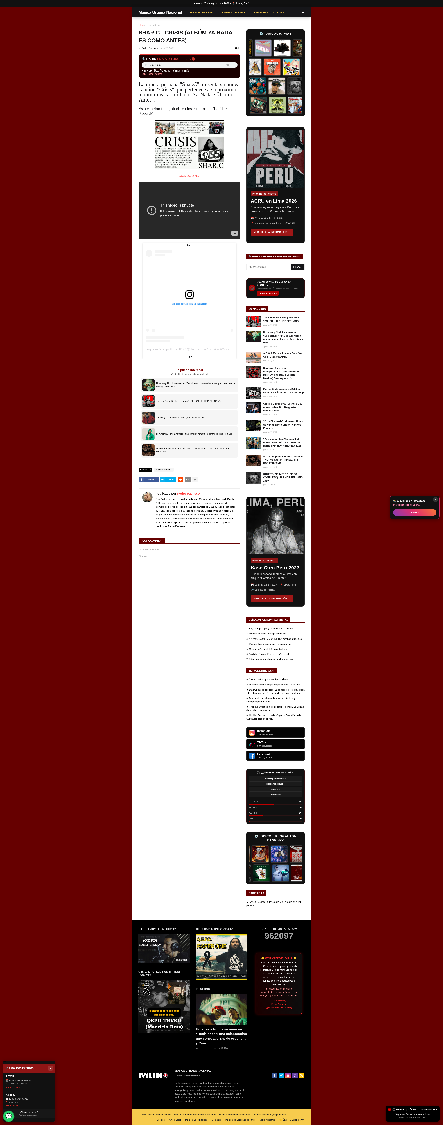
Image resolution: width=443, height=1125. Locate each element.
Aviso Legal (175, 1120)
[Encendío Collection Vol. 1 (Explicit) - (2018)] (262, 873)
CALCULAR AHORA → (268, 293)
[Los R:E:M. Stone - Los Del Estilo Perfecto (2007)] (295, 854)
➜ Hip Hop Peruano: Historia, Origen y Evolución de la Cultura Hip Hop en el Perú (273, 717)
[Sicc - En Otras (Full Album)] (249, 67)
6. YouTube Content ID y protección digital (267, 654)
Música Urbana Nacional (160, 12)
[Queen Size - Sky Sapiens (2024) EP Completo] (268, 67)
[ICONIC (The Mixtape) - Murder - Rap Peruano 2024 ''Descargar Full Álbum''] (287, 67)
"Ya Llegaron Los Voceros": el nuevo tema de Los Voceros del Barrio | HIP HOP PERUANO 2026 (282, 442)
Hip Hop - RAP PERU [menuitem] (202, 12)
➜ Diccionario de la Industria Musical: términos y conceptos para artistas (270, 700)
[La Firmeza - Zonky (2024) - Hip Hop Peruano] (272, 105)
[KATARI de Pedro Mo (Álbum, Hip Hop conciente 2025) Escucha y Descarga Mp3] (291, 105)
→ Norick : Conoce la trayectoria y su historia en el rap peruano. (273, 904)
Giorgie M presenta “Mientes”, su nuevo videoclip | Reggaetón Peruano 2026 (282, 407)
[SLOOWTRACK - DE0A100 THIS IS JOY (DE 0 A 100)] (253, 105)
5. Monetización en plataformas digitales (266, 649)
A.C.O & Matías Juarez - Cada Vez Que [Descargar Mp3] (282, 355)
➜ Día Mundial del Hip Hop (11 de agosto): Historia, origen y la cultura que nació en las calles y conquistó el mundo (275, 692)
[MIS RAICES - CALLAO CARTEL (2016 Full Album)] (285, 48)
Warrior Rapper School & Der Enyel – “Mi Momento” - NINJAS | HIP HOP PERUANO (283, 460)
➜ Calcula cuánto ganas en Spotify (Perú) (267, 679)
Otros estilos (275, 795)
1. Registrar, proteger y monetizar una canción (269, 628)
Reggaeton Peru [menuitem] (233, 12)
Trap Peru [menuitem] (259, 12)
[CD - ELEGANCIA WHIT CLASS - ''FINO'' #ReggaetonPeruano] (300, 873)
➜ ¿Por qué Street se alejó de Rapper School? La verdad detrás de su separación (275, 709)
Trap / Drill (275, 789)
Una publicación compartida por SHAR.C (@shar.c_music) (175, 349)
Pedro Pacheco (188, 493)
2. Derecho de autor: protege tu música (266, 633)
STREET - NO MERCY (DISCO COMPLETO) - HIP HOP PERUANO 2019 (283, 477)
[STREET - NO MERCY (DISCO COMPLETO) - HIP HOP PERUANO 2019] (282, 86)
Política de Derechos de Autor (240, 1120)
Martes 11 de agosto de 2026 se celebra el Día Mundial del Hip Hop (283, 391)
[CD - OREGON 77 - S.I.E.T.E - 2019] (281, 873)
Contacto (216, 1120)
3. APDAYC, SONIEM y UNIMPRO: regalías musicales (274, 639)
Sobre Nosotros (267, 1120)
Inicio (141, 25)
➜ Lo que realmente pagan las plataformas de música (273, 684)
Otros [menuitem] (277, 12)
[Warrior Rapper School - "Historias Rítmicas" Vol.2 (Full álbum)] (301, 86)
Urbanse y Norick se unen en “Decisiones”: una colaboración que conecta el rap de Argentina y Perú (283, 337)
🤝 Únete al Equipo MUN (291, 1120)
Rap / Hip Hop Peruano (275, 778)
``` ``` (273, 185)
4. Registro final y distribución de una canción (269, 644)
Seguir (414, 512)
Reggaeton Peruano (275, 784)
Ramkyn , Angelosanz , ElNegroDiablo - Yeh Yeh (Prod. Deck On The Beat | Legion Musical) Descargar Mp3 (281, 373)
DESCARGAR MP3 (189, 175)
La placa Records (154, 25)
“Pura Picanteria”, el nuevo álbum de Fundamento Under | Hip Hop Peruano (283, 424)
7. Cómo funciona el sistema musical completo (269, 659)
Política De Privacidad (196, 1120)
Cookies (161, 1120)
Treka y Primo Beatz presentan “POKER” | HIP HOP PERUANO (281, 319)
